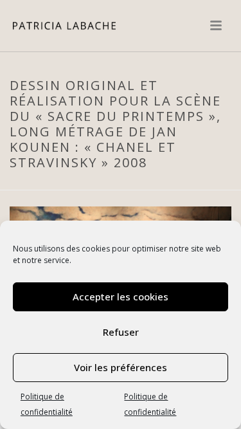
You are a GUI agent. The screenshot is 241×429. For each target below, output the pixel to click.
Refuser (121, 331)
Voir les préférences (120, 367)
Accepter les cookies (120, 296)
